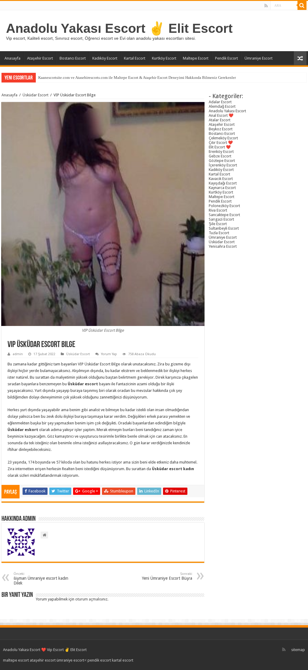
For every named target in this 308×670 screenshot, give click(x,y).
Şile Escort (218, 224)
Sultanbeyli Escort (224, 228)
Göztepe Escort (222, 160)
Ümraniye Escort (259, 58)
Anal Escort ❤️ (221, 115)
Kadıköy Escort (104, 58)
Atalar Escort (219, 120)
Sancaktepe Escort (224, 214)
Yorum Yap (109, 354)
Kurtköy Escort (164, 58)
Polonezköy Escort (224, 205)
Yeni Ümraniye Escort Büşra (167, 576)
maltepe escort (16, 660)
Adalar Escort (220, 102)
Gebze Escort (220, 156)
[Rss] (266, 5)
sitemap (298, 649)
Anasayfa (12, 58)
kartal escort (122, 660)
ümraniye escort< (72, 660)
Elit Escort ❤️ (220, 147)
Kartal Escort (134, 58)
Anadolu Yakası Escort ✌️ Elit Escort (119, 28)
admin (18, 354)
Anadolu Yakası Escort (227, 111)
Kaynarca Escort (222, 187)
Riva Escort (218, 210)
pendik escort (99, 660)
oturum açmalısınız (91, 599)
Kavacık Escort (221, 178)
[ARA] (301, 5)
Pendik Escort (226, 58)
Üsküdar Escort (35, 95)
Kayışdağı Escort (223, 183)
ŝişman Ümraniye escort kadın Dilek (41, 578)
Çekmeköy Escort (223, 138)
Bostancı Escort (73, 58)
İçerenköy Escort (223, 165)
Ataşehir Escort (40, 58)
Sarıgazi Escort (221, 219)
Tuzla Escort (219, 233)
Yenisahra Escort (223, 246)
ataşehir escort (43, 660)
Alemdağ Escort (222, 106)
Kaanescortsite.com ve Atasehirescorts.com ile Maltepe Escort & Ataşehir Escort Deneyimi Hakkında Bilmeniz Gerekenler (137, 77)
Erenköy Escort (221, 151)
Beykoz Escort (221, 129)
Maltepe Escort (195, 58)
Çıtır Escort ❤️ (221, 142)
